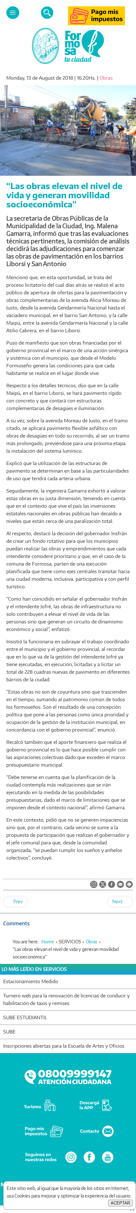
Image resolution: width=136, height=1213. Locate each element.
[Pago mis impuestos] (96, 23)
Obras (106, 78)
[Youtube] (107, 1162)
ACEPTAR (120, 1203)
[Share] (111, 885)
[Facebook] (89, 1162)
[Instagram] (71, 1162)
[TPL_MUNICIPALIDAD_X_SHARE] (102, 885)
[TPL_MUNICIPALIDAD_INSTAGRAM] (93, 885)
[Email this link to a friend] (120, 886)
